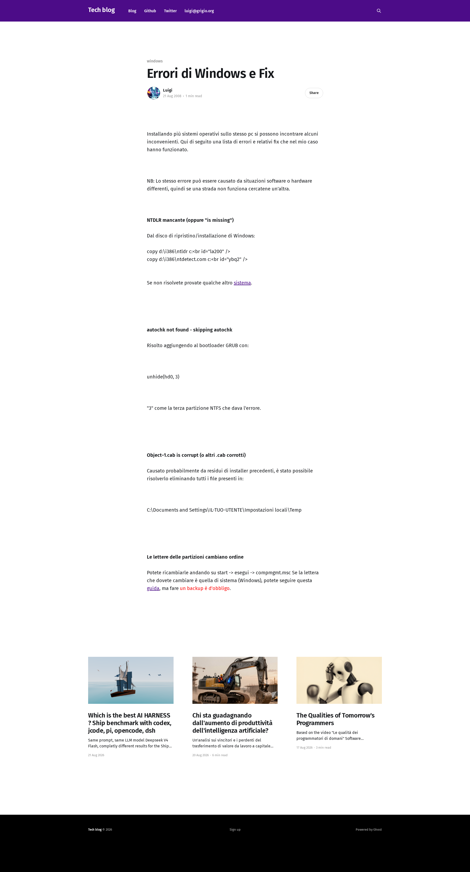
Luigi (167, 90)
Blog (132, 11)
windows (155, 61)
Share (314, 93)
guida (153, 588)
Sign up (235, 829)
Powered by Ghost (369, 829)
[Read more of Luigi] (154, 93)
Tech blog (101, 10)
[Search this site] (379, 11)
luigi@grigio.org (199, 11)
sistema (242, 283)
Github (150, 11)
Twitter (170, 11)
